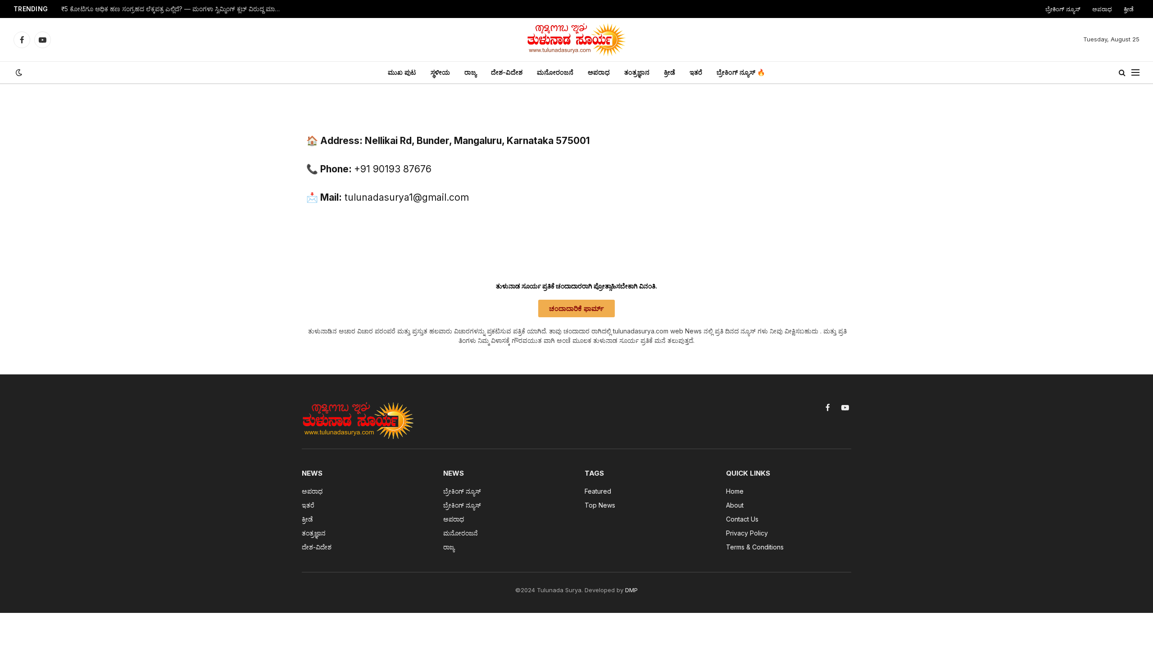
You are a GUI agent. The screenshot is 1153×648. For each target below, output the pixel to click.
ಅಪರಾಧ (1102, 9)
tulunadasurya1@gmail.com (407, 197)
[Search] (1122, 73)
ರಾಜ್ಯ (470, 72)
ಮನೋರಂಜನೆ (555, 72)
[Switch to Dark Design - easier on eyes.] (18, 72)
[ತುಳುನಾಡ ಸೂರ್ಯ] (576, 39)
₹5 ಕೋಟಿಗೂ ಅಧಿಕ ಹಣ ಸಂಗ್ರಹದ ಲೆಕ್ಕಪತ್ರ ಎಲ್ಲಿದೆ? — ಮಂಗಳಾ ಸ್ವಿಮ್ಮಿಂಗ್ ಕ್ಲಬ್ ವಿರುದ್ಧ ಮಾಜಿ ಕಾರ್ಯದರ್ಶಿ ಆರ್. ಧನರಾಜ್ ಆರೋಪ (173, 9)
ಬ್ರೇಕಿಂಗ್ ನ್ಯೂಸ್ (1062, 9)
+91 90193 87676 (392, 169)
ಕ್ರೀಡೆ (1129, 9)
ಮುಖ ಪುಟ (402, 72)
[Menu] (1135, 73)
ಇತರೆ (696, 72)
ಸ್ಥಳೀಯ (440, 72)
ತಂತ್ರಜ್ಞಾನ (636, 72)
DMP (631, 590)
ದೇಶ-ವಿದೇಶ (506, 72)
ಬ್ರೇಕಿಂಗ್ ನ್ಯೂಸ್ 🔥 (741, 72)
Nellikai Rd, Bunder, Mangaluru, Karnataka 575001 (477, 140)
